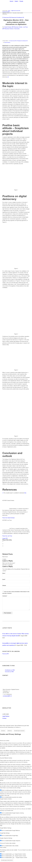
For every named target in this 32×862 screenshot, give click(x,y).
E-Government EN (6, 17)
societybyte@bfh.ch (7, 696)
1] (2, 493)
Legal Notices (5, 716)
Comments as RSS (9, 671)
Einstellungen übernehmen (7, 860)
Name (4, 573)
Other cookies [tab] (3, 847)
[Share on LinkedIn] (4, 544)
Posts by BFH (5, 653)
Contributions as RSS (10, 670)
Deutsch (11, 1)
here (25, 493)
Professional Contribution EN (17, 17)
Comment (4, 596)
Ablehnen (10, 730)
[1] (8, 77)
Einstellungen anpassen (19, 730)
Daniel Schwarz (7, 42)
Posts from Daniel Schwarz (8, 517)
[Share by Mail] (4, 546)
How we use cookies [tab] (4, 740)
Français (21, 1)
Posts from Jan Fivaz (7, 536)
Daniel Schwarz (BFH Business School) (13, 27)
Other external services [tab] (5, 814)
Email (4, 579)
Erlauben (3, 730)
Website (4, 585)
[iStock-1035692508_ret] (14, 36)
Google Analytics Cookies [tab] (6, 799)
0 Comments (17, 28)
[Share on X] (4, 541)
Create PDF (5, 538)
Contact (4, 718)
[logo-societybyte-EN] (13, 5)
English (16, 1)
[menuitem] (11, 1)
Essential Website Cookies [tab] (6, 758)
